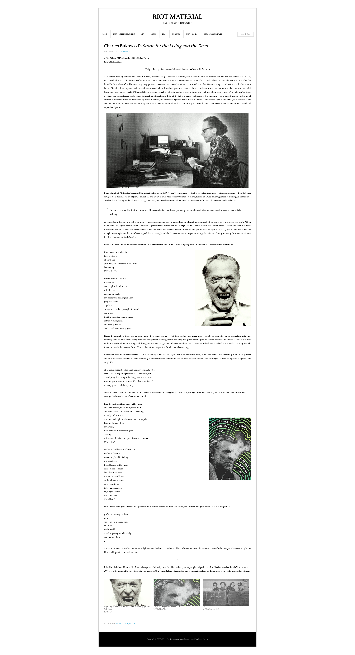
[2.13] (226, 592)
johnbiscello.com (242, 571)
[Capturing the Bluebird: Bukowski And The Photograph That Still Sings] (127, 592)
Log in (205, 639)
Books (118, 624)
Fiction (125, 624)
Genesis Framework (185, 639)
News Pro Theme (168, 639)
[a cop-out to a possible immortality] (177, 592)
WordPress (198, 639)
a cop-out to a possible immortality (167, 606)
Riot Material (177, 17)
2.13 (204, 606)
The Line (132, 624)
